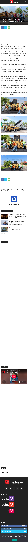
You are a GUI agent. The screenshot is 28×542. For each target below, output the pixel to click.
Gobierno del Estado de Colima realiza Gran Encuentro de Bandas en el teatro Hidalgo (17, 216)
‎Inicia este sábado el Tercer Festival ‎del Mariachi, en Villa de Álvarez (21, 189)
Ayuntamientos (6, 4)
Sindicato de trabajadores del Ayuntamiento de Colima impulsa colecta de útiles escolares (17, 223)
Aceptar (14, 540)
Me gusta (24, 525)
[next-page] (4, 234)
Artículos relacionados (7, 211)
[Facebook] (2, 27)
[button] (2, 2)
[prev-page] (2, 234)
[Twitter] (5, 27)
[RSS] (14, 488)
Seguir (24, 528)
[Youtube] (21, 488)
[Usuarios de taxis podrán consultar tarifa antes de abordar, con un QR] (4, 229)
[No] (26, 537)
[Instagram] (10, 488)
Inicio (2, 4)
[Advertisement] (14, 342)
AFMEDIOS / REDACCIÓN (7, 23)
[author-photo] (14, 202)
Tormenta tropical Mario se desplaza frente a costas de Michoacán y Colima (7, 189)
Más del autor (16, 211)
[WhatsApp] (9, 27)
